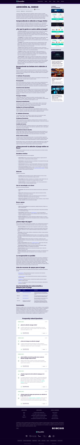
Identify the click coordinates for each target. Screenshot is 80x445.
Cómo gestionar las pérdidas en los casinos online (39, 418)
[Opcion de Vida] (32, 436)
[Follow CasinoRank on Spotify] (61, 428)
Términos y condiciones (27, 443)
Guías (58, 1)
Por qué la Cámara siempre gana (39, 412)
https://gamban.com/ (26, 298)
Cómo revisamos (55, 415)
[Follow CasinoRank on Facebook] (53, 428)
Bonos (50, 1)
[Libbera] (45, 436)
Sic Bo (24, 415)
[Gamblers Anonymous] (49, 436)
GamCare (19, 282)
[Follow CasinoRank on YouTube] (59, 428)
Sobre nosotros (54, 412)
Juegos (46, 1)
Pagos (54, 1)
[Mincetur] (27, 436)
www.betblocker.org (25, 295)
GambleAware (20, 279)
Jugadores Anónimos (35, 242)
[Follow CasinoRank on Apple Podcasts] (63, 428)
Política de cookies (41, 443)
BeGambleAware (34, 212)
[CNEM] (39, 436)
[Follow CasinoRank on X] (57, 428)
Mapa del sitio (54, 443)
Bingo (24, 412)
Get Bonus (57, 31)
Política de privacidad (55, 418)
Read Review (57, 20)
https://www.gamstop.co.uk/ (27, 292)
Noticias (62, 1)
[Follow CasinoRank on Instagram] (55, 428)
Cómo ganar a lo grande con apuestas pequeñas (39, 415)
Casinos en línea (40, 1)
